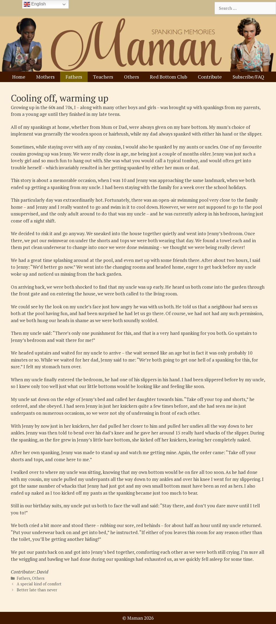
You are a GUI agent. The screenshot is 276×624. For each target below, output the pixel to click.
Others (131, 76)
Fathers (73, 76)
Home (18, 76)
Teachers (103, 76)
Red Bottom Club (168, 76)
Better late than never (37, 589)
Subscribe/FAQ (248, 76)
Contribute (210, 76)
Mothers (45, 76)
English (38, 4)
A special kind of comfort (39, 583)
